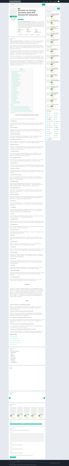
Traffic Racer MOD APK (13, 336)
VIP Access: (13, 89)
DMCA (22, 464)
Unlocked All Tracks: (14, 91)
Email (11, 447)
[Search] (43, 5)
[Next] (44, 398)
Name (11, 443)
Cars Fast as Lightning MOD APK (15, 340)
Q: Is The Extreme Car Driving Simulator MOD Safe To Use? (20, 108)
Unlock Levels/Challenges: (15, 101)
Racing (22, 19)
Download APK (14, 16)
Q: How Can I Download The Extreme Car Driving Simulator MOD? (21, 107)
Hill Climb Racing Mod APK (14, 338)
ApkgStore (18, 461)
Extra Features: (14, 87)
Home (44, 1)
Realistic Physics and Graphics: (16, 82)
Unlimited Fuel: (14, 99)
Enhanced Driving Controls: (15, 85)
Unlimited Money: (14, 72)
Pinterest (32, 34)
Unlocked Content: (14, 95)
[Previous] (10, 398)
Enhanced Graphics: (14, 98)
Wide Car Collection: (14, 73)
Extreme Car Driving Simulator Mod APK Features (17, 71)
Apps (47, 1)
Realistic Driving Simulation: (15, 74)
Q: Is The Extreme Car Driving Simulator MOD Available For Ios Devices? (21, 111)
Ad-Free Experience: (14, 92)
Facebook (21, 34)
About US (31, 464)
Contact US (55, 1)
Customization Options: (15, 78)
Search (58, 8)
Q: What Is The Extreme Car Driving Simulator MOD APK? (19, 106)
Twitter (26, 34)
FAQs (11, 105)
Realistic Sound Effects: (15, 86)
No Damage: (13, 100)
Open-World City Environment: (16, 75)
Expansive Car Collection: (15, 81)
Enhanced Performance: (15, 93)
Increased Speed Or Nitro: (15, 102)
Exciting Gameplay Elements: (15, 79)
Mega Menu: (13, 94)
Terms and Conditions (26, 464)
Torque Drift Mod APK (13, 344)
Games (51, 1)
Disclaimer (14, 464)
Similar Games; (12, 112)
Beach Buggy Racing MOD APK (14, 342)
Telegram (38, 34)
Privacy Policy (19, 464)
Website (11, 451)
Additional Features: (14, 80)
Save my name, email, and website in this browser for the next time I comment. (22, 455)
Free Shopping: (14, 88)
